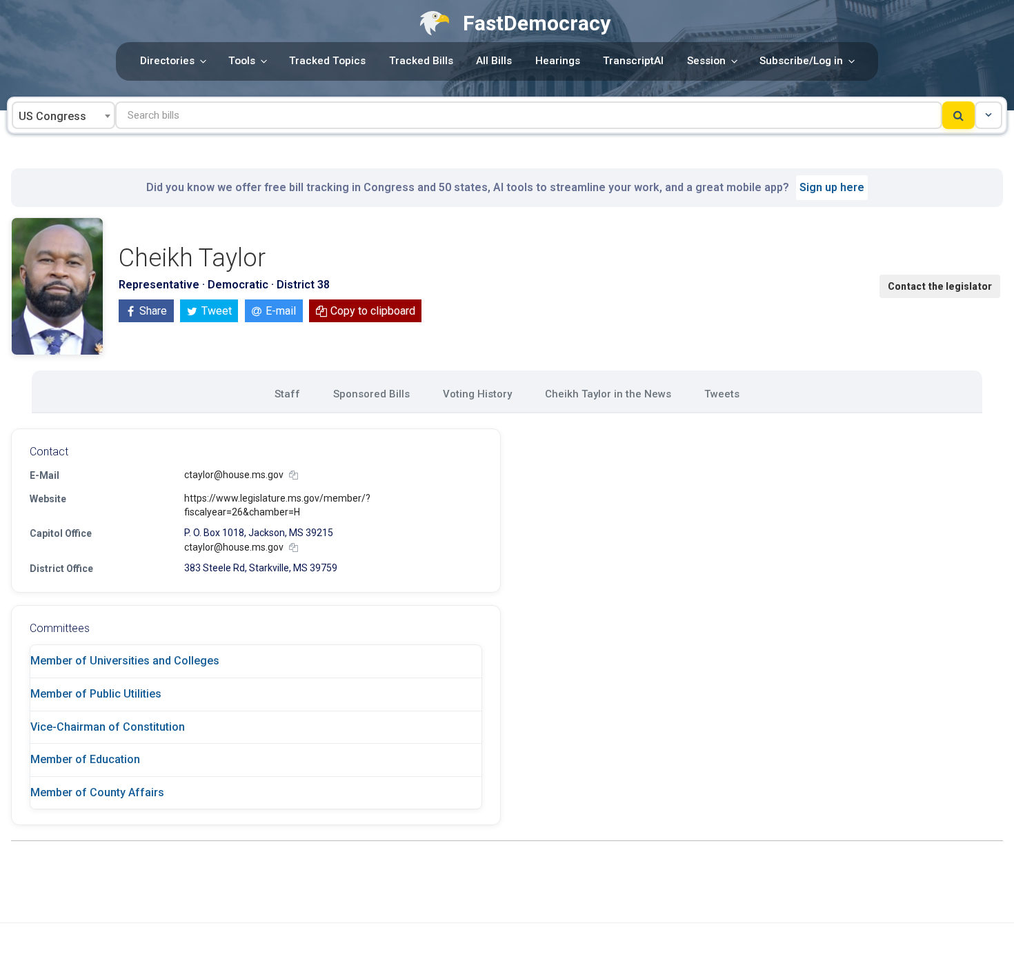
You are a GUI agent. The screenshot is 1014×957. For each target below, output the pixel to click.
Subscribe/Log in (801, 61)
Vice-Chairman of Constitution (107, 726)
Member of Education (85, 759)
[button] (988, 115)
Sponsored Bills (371, 394)
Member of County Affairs (97, 792)
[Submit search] (958, 115)
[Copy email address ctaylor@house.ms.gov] (293, 475)
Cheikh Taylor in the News (608, 394)
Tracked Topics (327, 61)
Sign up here (831, 187)
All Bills (494, 61)
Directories (167, 61)
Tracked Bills (421, 61)
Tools (241, 61)
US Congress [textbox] (52, 116)
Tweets (721, 394)
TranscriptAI (633, 61)
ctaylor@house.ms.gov (234, 474)
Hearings (557, 61)
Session (706, 61)
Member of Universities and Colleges (124, 660)
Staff (287, 394)
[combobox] (63, 115)
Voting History (477, 394)
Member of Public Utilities (95, 693)
